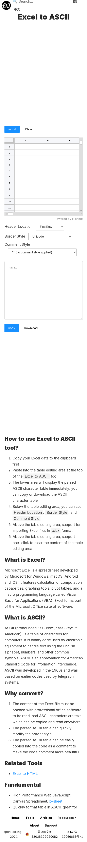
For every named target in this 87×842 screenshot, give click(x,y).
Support (51, 825)
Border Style (14, 236)
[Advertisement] (43, 74)
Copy (11, 328)
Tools (29, 817)
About (34, 825)
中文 (17, 9)
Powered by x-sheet (69, 218)
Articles (46, 817)
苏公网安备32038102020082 (44, 834)
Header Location (18, 226)
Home (15, 817)
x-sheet (55, 801)
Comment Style (17, 244)
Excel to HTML (25, 773)
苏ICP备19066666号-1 (72, 834)
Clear (28, 129)
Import (12, 129)
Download (31, 328)
